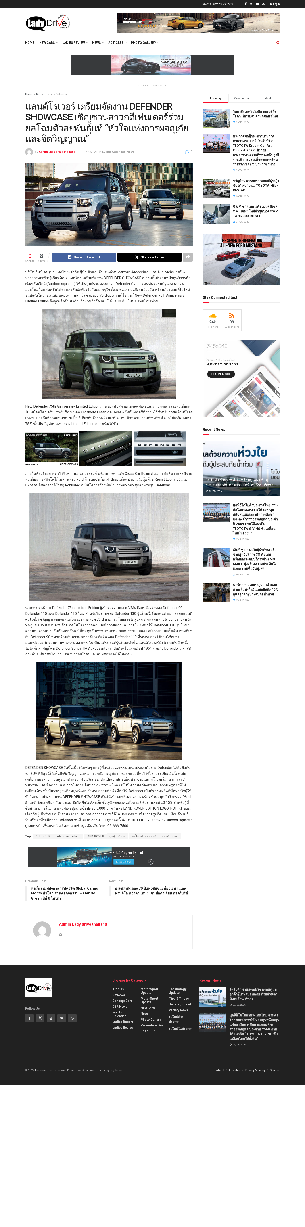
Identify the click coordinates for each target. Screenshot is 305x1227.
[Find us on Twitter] (251, 4)
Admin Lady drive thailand (57, 151)
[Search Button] (278, 42)
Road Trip (148, 1031)
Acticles (115, 42)
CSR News (119, 1006)
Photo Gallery (143, 42)
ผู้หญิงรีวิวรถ (117, 836)
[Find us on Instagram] (51, 1018)
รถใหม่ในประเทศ (180, 1028)
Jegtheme (116, 1070)
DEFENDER (43, 836)
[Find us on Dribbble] (72, 1018)
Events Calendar (57, 94)
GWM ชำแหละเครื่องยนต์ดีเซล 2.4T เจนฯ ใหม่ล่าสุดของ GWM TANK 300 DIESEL (255, 211)
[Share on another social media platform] (188, 257)
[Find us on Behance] (61, 1018)
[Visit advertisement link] (198, 23)
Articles (118, 989)
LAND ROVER (95, 836)
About (220, 1070)
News (96, 42)
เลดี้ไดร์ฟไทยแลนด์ (143, 836)
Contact (275, 1070)
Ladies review (73, 42)
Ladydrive (41, 1070)
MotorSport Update (149, 991)
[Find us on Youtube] (257, 4)
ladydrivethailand (68, 836)
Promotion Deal (152, 1025)
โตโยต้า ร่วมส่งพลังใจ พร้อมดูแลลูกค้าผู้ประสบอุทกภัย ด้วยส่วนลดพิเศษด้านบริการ (253, 994)
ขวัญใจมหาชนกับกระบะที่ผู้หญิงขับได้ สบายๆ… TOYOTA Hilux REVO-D (256, 185)
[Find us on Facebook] (246, 4)
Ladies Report (122, 1022)
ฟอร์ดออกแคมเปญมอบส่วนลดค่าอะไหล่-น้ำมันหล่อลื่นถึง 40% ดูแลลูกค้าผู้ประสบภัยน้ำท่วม (255, 589)
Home (29, 42)
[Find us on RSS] (263, 4)
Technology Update (177, 991)
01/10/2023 (90, 151)
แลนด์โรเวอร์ (170, 836)
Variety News (178, 1010)
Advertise (235, 1070)
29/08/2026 (215, 491)
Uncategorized (180, 1004)
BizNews (118, 995)
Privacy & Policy (255, 1070)
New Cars (47, 42)
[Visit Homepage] (47, 22)
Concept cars (122, 1001)
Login (276, 4)
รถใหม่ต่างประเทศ (176, 1019)
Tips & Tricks (179, 998)
